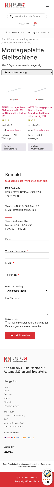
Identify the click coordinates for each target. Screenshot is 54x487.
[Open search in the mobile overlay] (27, 16)
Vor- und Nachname (15, 251)
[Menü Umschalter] (47, 5)
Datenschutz (12, 319)
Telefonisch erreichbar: (18, 225)
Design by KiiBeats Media (27, 481)
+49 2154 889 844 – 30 (26, 206)
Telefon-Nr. (11, 275)
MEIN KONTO (23, 24)
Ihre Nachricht (12, 298)
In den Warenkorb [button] (10, 147)
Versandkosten (14, 130)
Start (4, 39)
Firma (8, 239)
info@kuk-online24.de (24, 209)
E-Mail (9, 263)
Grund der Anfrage (14, 286)
